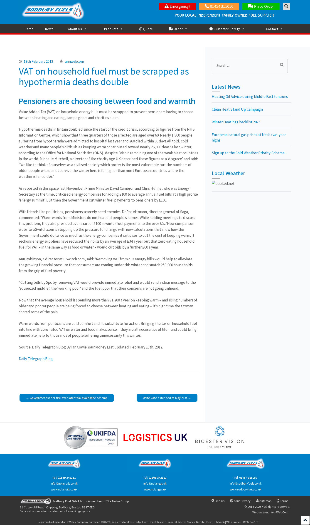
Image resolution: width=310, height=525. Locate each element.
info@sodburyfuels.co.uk (246, 483)
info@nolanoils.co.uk (64, 483)
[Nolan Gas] (155, 471)
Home (29, 29)
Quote (147, 29)
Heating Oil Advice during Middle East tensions (250, 96)
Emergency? (179, 6)
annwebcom (74, 61)
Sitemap (265, 501)
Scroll (305, 520)
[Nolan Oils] (64, 471)
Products (111, 29)
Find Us (219, 501)
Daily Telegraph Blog (36, 358)
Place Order (263, 6)
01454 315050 (221, 6)
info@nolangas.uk (155, 483)
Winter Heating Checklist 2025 (236, 121)
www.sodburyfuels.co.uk (245, 489)
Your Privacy (241, 501)
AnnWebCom (279, 512)
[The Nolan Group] (36, 501)
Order (178, 29)
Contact (272, 29)
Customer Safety (226, 29)
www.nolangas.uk (155, 489)
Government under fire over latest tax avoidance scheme (69, 398)
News (49, 29)
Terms (283, 501)
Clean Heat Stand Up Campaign (237, 109)
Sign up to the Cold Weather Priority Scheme (248, 152)
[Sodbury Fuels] (245, 471)
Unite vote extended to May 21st (165, 398)
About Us (75, 29)
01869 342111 (67, 478)
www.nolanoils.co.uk (64, 489)
